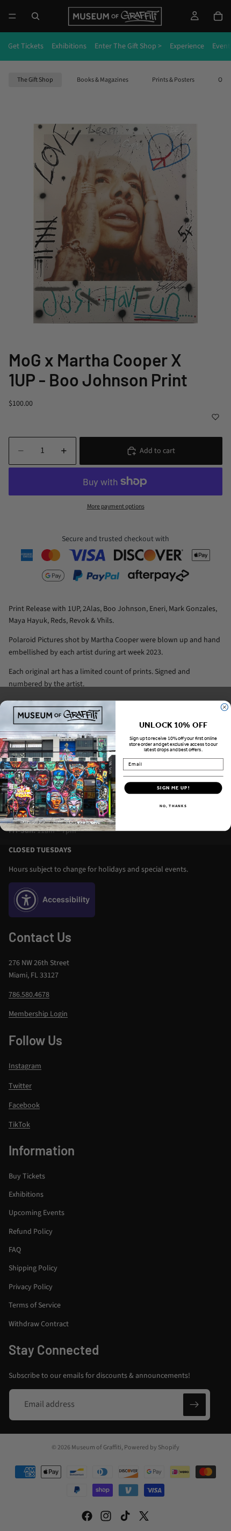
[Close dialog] (224, 706)
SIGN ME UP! (173, 787)
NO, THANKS (173, 805)
